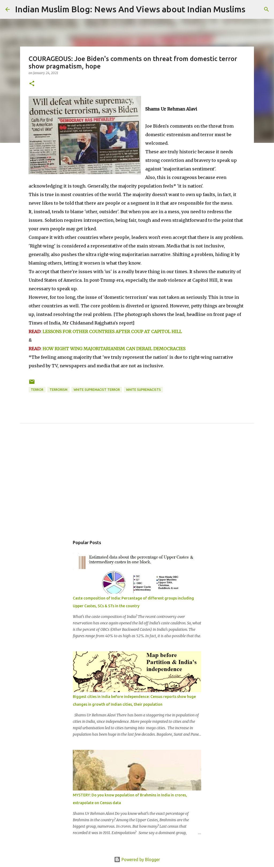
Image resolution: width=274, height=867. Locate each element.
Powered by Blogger (140, 859)
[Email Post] (32, 383)
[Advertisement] (137, 486)
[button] (32, 83)
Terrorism (58, 389)
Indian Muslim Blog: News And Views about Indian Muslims (130, 9)
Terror (37, 389)
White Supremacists (143, 389)
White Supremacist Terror (97, 389)
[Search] (253, 9)
